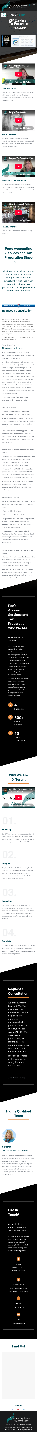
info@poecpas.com (26, 1430)
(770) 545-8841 (11, 1430)
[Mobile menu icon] (33, 5)
